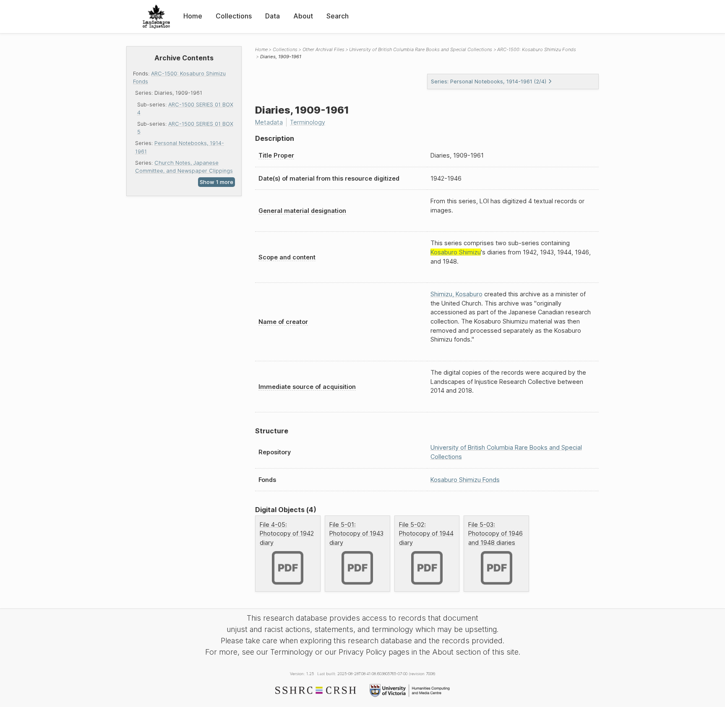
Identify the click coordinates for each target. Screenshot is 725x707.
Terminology (307, 122)
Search (337, 16)
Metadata (269, 122)
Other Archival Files (323, 49)
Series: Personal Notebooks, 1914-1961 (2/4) (488, 81)
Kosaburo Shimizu (455, 252)
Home (192, 16)
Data (272, 16)
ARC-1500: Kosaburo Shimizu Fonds (536, 49)
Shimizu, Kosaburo (456, 294)
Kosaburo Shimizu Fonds (465, 479)
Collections (234, 16)
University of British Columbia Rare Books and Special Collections (420, 49)
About (303, 16)
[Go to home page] (156, 16)
